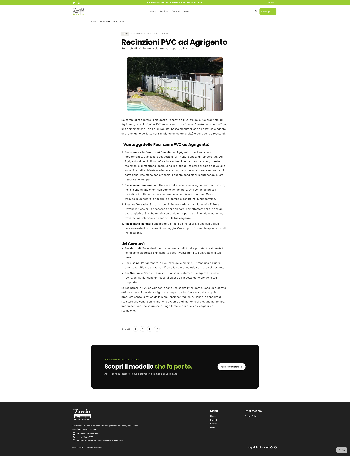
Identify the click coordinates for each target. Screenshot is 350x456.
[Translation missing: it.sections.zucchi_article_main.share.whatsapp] (149, 329)
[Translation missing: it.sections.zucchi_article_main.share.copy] (157, 329)
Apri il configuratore (231, 367)
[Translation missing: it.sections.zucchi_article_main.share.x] (142, 329)
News (212, 427)
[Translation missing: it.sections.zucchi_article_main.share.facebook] (135, 329)
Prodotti (213, 420)
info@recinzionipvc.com (88, 433)
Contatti (213, 423)
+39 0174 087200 (85, 437)
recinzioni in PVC (150, 124)
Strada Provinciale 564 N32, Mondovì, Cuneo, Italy (99, 440)
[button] (256, 11)
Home (93, 21)
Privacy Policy (251, 416)
